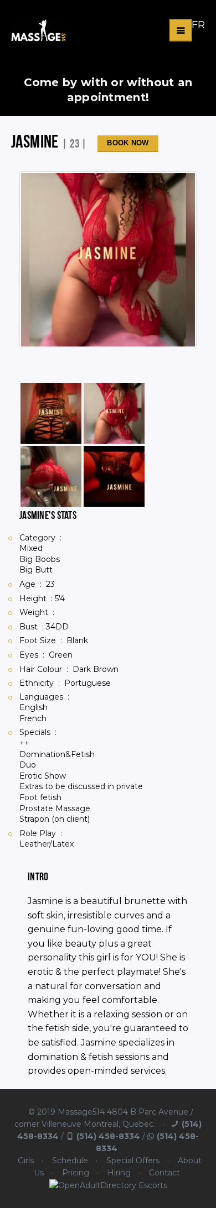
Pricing (75, 1173)
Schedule (70, 1160)
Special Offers (133, 1160)
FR (198, 25)
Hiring (119, 1173)
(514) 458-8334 (108, 1136)
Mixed (31, 548)
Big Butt (36, 570)
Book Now (128, 143)
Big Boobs (39, 559)
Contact (164, 1173)
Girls (26, 1160)
